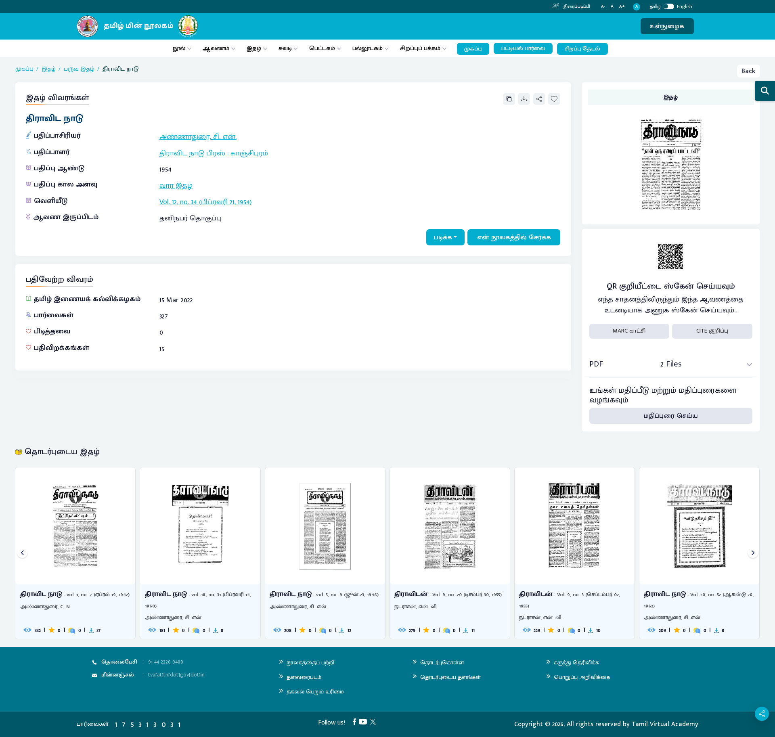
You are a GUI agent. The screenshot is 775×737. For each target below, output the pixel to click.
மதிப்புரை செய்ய (671, 415)
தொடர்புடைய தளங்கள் (450, 677)
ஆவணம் (217, 48)
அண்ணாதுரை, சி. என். (198, 137)
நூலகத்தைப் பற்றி (310, 662)
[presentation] (22, 553)
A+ (622, 6)
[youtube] (364, 721)
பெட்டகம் (322, 48)
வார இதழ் (176, 186)
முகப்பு (473, 49)
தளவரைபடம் (304, 677)
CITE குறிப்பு (712, 331)
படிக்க (443, 237)
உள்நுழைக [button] (667, 26)
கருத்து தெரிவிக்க (576, 662)
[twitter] (374, 721)
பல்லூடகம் (367, 48)
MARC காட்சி (629, 331)
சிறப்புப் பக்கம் (420, 48)
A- (603, 6)
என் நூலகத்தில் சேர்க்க (514, 237)
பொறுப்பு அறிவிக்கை (582, 677)
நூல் (179, 48)
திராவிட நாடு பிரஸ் (192, 153)
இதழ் (254, 48)
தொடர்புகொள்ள (442, 662)
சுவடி (285, 48)
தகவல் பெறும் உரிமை (315, 691)
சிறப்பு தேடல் (582, 49)
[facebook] (356, 721)
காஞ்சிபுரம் (249, 153)
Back (748, 71)
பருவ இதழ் (79, 69)
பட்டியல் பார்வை (523, 48)
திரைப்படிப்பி (576, 6)
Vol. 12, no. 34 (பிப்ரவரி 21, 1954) (205, 202)
